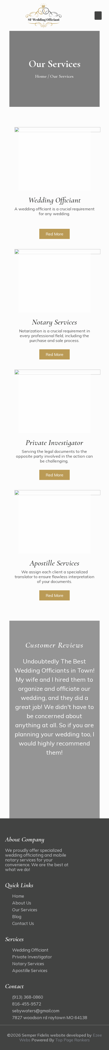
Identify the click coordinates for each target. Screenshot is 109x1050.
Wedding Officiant (54, 200)
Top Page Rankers (72, 1039)
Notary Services (54, 322)
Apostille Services (54, 563)
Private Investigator (54, 442)
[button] (98, 15)
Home (41, 76)
